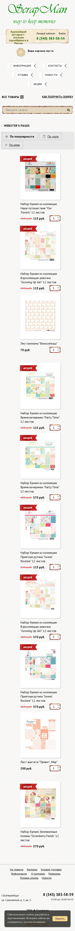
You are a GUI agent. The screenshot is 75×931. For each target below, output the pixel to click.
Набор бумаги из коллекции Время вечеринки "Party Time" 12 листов (39, 417)
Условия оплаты (29, 877)
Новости (51, 75)
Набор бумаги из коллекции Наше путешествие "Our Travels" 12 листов (38, 208)
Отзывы (23, 75)
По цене (14, 144)
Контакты (55, 65)
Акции (37, 84)
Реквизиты (54, 873)
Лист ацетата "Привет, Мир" (39, 762)
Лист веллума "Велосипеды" (39, 343)
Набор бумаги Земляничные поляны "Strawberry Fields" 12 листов (39, 836)
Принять (60, 918)
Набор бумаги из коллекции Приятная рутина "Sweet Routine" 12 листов (38, 557)
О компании (38, 873)
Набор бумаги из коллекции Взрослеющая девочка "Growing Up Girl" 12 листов (38, 278)
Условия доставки (51, 869)
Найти (69, 111)
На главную (16, 869)
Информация (22, 65)
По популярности (22, 136)
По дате (53, 136)
